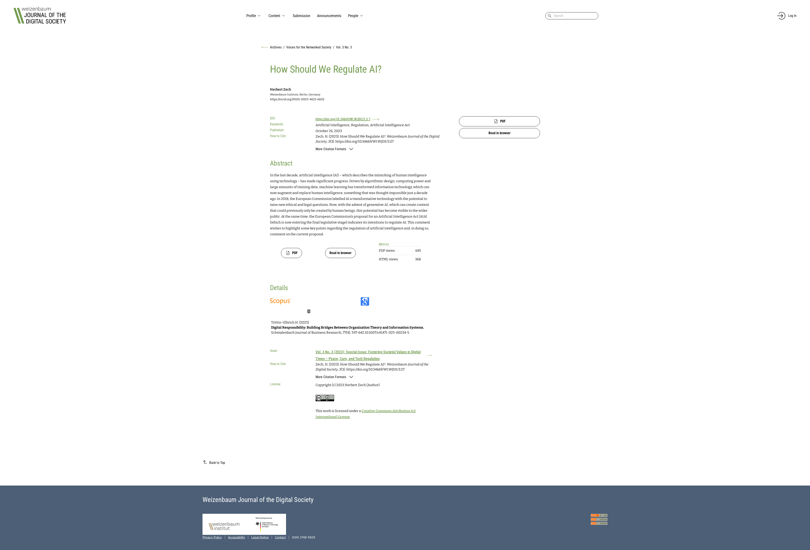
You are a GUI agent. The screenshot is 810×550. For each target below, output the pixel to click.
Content (274, 15)
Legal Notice (260, 537)
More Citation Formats (331, 149)
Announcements (329, 15)
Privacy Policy (212, 537)
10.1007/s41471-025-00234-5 (387, 333)
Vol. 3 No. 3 (344, 47)
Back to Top (217, 463)
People (353, 15)
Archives (276, 47)
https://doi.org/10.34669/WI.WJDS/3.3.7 (343, 119)
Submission (301, 15)
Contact (280, 537)
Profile (251, 15)
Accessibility (236, 537)
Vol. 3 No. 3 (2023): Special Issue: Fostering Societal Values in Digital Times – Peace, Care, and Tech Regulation (368, 355)
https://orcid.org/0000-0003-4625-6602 (297, 99)
